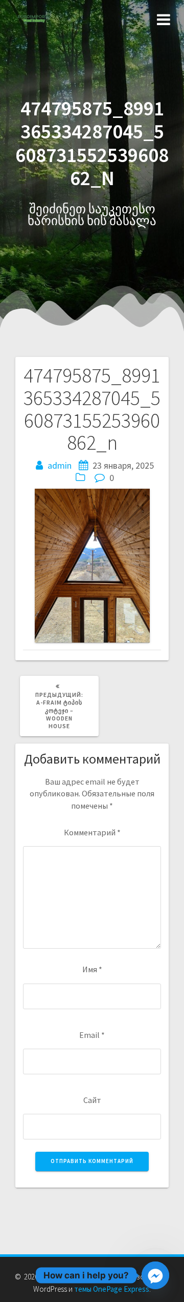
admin (60, 465)
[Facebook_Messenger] (155, 1275)
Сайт (92, 1100)
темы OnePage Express (111, 1289)
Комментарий (92, 832)
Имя (92, 969)
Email (92, 1035)
